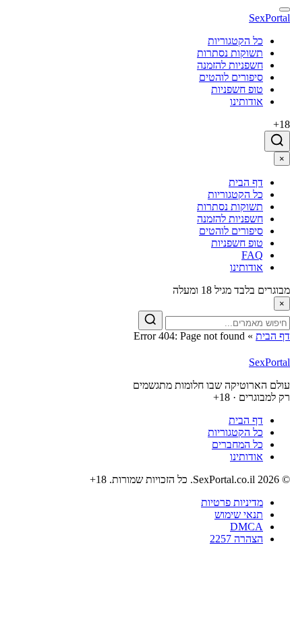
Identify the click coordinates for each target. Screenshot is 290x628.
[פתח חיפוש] (277, 141)
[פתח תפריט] (284, 9)
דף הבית (273, 336)
